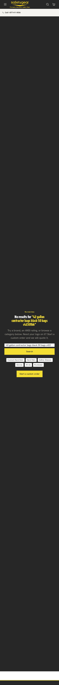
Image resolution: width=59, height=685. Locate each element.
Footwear (38, 365)
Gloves (19, 365)
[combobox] (29, 345)
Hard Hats (31, 360)
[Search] (47, 4)
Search (29, 351)
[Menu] (5, 4)
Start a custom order (29, 374)
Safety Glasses (45, 360)
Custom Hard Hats (15, 360)
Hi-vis (28, 365)
